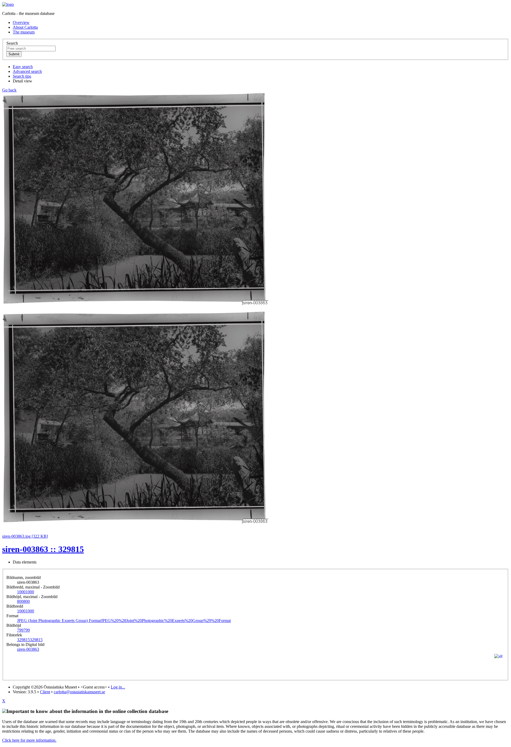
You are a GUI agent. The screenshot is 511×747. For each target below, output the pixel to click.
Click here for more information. (29, 740)
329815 (30, 639)
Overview (21, 22)
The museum (24, 32)
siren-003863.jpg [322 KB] (25, 536)
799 (23, 630)
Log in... (118, 687)
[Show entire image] (135, 522)
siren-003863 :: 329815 (43, 549)
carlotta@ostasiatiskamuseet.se (79, 692)
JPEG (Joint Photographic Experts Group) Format (124, 620)
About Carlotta (25, 27)
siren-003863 (28, 649)
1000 (25, 592)
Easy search (23, 66)
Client (45, 692)
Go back (9, 90)
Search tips (22, 76)
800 (23, 601)
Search (12, 43)
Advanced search (27, 71)
